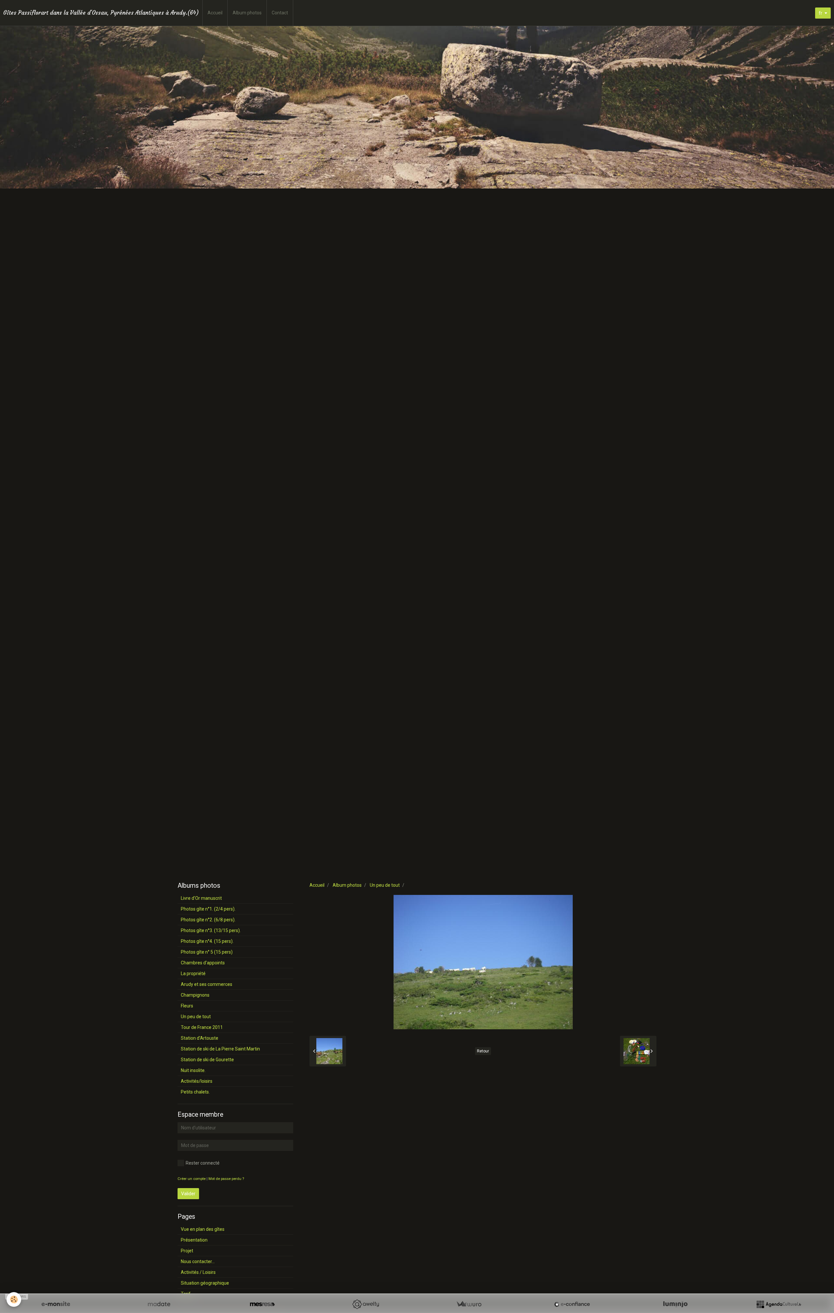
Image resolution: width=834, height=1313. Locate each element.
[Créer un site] (55, 1304)
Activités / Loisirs (198, 1272)
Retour (483, 1051)
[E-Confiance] (572, 1304)
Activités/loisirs (196, 1081)
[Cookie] (14, 1299)
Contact (280, 12)
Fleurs (187, 1005)
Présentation (194, 1240)
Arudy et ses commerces (206, 984)
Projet (187, 1250)
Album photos (247, 12)
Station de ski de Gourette (207, 1059)
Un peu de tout (385, 885)
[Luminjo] (675, 1304)
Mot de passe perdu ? (226, 1179)
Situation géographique (205, 1283)
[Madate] (159, 1304)
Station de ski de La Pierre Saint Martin (220, 1048)
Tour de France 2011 (202, 1027)
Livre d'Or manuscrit (201, 898)
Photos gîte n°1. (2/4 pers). (208, 909)
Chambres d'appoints (203, 962)
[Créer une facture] (468, 1304)
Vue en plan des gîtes (202, 1229)
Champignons (195, 995)
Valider (188, 1193)
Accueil (215, 12)
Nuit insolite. (193, 1070)
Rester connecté (203, 1163)
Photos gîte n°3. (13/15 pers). (211, 930)
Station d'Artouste (199, 1038)
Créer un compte (192, 1179)
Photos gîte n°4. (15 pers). (207, 941)
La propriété (193, 973)
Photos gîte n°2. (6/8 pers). (208, 919)
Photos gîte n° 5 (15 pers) (207, 952)
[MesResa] (262, 1304)
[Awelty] (365, 1304)
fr (820, 13)
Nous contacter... (198, 1261)
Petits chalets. (195, 1091)
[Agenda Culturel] (778, 1304)
